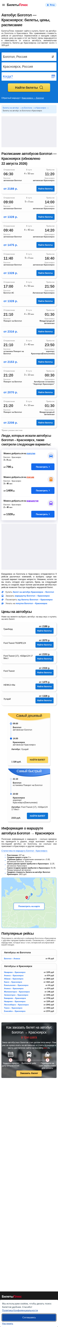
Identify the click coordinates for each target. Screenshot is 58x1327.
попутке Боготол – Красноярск (31, 603)
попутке (31, 453)
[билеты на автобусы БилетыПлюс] (11, 1297)
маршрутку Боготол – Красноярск (32, 596)
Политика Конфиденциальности (20, 1310)
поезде (30, 477)
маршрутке (33, 501)
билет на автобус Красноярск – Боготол (33, 592)
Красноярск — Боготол (33, 98)
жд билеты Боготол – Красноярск (35, 599)
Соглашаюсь (29, 1317)
